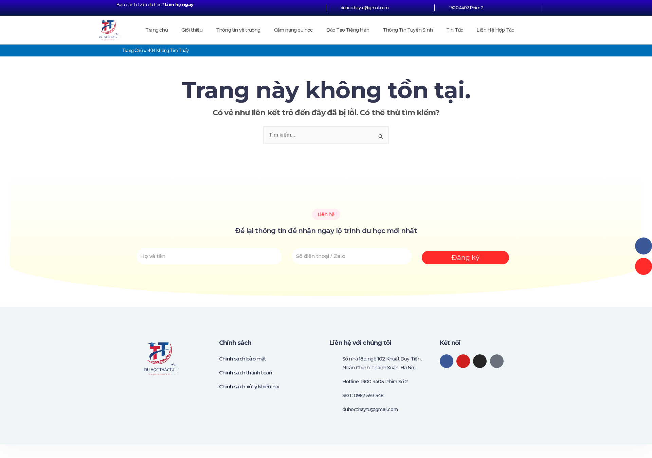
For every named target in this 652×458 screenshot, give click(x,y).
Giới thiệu (191, 30)
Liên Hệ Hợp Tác (495, 30)
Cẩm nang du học (293, 30)
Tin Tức (454, 30)
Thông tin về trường (238, 30)
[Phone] (643, 266)
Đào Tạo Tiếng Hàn (347, 30)
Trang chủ (156, 30)
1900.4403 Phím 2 (466, 7)
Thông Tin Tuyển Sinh (408, 30)
